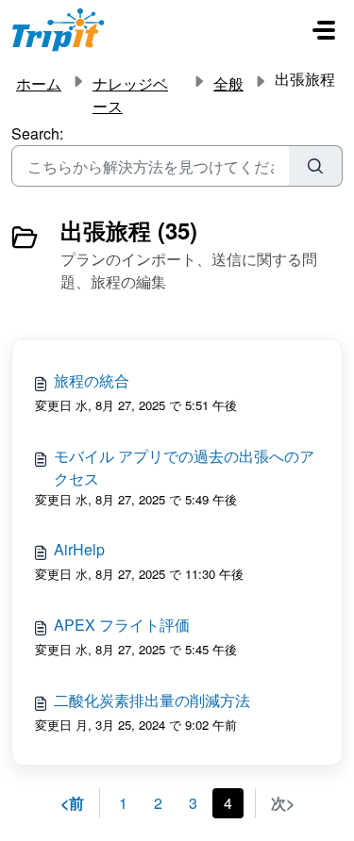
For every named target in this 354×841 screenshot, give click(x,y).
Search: (37, 133)
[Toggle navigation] (324, 30)
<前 (72, 803)
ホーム (38, 83)
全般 (228, 83)
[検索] (316, 166)
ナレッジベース (130, 95)
